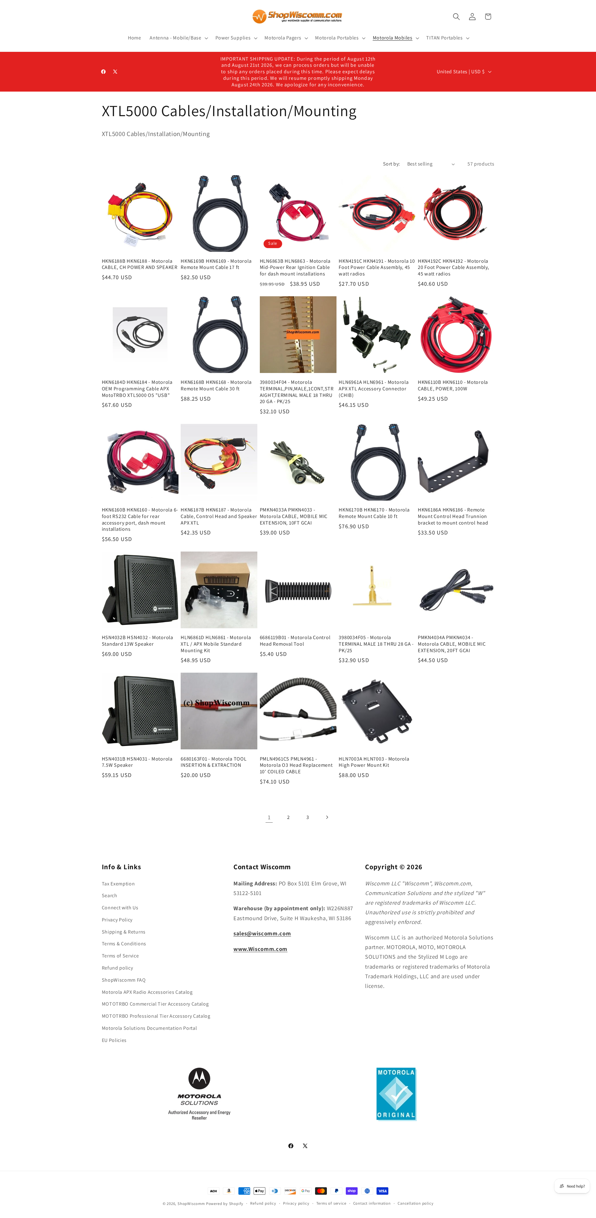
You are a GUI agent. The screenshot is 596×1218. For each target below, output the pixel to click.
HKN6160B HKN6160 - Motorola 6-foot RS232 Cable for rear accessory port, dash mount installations (140, 519)
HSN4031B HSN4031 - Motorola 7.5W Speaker (137, 762)
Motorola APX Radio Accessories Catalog (147, 992)
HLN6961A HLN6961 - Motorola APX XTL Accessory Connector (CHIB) (374, 388)
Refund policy (117, 968)
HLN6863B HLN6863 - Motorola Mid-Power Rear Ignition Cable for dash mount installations (295, 267)
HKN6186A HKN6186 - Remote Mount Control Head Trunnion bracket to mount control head (453, 516)
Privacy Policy (117, 919)
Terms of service (331, 1203)
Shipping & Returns (124, 932)
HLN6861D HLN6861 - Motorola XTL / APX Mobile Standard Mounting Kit (216, 643)
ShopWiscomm (191, 1203)
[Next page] (327, 817)
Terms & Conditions (124, 943)
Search (109, 895)
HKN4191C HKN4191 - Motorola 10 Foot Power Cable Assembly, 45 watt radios (377, 267)
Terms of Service (120, 955)
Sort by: (391, 164)
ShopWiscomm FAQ (124, 980)
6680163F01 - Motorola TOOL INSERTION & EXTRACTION (214, 762)
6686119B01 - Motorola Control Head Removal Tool (295, 640)
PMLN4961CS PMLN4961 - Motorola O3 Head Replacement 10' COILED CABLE (296, 765)
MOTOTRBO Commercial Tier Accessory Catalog (155, 1004)
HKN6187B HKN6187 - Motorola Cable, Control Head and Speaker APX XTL (219, 516)
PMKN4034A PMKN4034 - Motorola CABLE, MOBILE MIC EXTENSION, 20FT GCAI (452, 643)
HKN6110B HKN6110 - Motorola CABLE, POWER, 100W (453, 385)
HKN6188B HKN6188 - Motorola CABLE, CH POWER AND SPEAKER (140, 264)
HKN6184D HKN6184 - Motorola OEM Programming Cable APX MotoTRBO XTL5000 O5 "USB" (137, 388)
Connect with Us (120, 907)
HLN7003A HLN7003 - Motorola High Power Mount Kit (374, 762)
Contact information (372, 1203)
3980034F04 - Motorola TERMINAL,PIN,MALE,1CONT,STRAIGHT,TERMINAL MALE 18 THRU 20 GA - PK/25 (297, 392)
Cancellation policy (415, 1203)
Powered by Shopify (225, 1203)
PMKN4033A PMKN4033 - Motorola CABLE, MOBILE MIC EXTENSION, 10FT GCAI (294, 516)
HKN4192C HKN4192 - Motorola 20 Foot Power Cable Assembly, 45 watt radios (453, 267)
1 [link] (269, 817)
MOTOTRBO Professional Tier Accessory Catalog (156, 1016)
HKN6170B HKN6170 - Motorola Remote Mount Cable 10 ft (374, 513)
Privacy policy (296, 1203)
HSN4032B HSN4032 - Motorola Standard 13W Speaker (137, 640)
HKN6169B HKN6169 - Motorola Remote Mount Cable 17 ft (216, 264)
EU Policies (114, 1040)
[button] (178, 37)
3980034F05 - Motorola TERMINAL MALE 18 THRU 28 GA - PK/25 (376, 643)
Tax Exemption (118, 883)
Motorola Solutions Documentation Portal (149, 1028)
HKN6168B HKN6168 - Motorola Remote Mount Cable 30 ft (216, 385)
